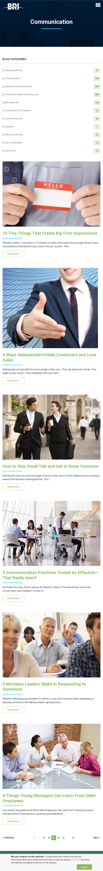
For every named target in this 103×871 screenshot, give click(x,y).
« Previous (8, 838)
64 (73, 838)
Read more (13, 253)
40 (49, 838)
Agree (84, 867)
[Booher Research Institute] (13, 6)
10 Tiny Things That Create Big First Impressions (50, 233)
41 (54, 838)
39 (44, 838)
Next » (96, 838)
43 (63, 838)
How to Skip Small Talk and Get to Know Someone (50, 466)
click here (75, 859)
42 (59, 838)
